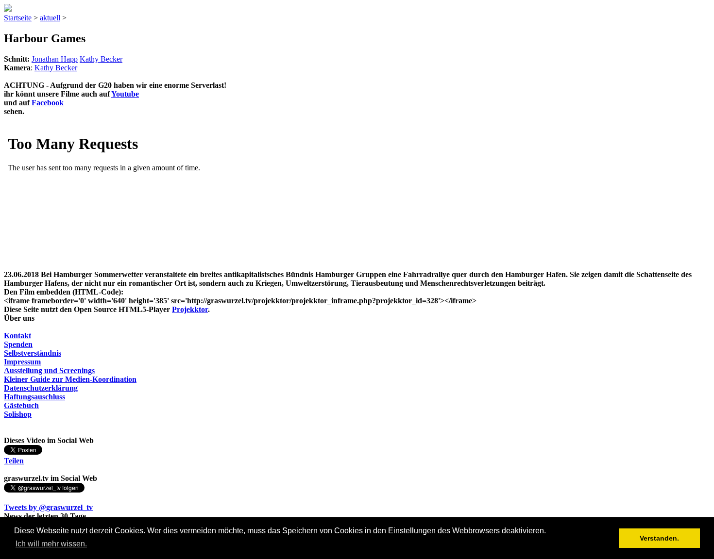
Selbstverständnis (32, 353)
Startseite (18, 18)
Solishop (18, 414)
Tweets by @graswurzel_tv (48, 507)
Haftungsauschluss (34, 397)
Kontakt (17, 335)
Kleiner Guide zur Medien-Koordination (70, 379)
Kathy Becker (101, 59)
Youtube (125, 94)
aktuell (50, 18)
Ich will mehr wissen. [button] (51, 544)
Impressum (22, 362)
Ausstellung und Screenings (49, 370)
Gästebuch (21, 405)
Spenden (18, 344)
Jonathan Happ (55, 59)
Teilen (14, 461)
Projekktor (190, 309)
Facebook (48, 103)
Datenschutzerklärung (41, 388)
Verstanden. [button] (659, 538)
